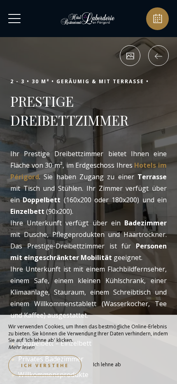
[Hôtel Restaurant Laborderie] (88, 18)
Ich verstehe (45, 365)
